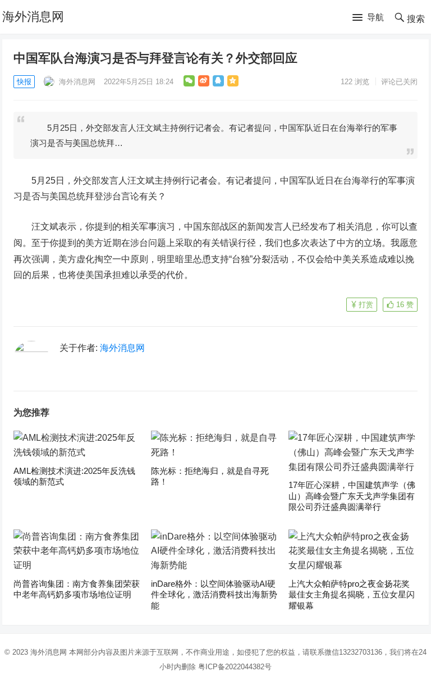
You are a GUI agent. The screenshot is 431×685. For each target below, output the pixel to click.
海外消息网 (33, 17)
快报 (24, 81)
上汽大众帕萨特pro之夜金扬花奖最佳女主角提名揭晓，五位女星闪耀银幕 (351, 594)
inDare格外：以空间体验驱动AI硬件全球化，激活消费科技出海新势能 (214, 594)
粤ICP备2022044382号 (235, 667)
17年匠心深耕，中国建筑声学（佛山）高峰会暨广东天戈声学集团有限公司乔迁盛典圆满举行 (351, 496)
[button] (368, 18)
